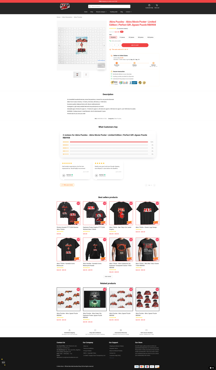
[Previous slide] (59, 45)
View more (108, 276)
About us (85, 346)
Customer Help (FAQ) (115, 355)
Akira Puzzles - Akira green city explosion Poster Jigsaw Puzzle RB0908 (92, 315)
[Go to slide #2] (86, 75)
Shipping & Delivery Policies (117, 346)
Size (110, 34)
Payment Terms (114, 348)
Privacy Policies (87, 350)
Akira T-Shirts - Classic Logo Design (146, 227)
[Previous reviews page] (146, 185)
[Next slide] (104, 45)
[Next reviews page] (154, 185)
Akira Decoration (67, 17)
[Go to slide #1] (77, 75)
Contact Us (112, 353)
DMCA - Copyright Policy (89, 353)
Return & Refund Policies (116, 350)
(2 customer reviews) (122, 28)
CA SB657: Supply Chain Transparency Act (94, 355)
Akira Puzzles (78, 17)
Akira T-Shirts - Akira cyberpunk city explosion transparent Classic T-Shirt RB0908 (120, 265)
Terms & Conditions (88, 348)
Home (58, 17)
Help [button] (213, 367)
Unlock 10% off (3, 362)
